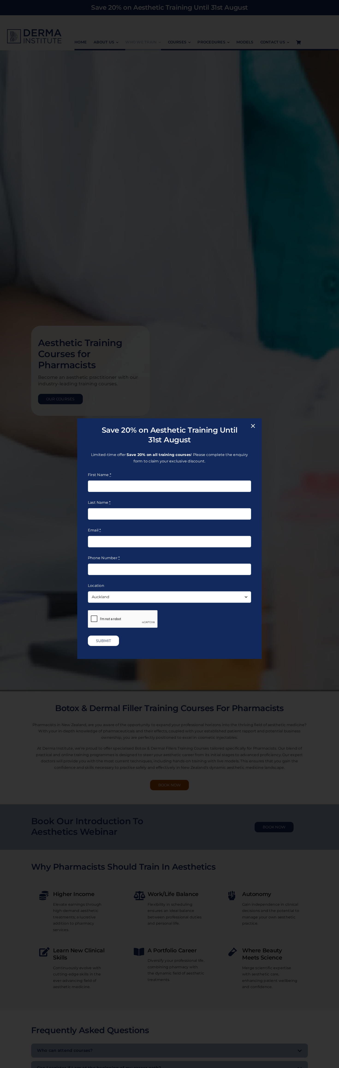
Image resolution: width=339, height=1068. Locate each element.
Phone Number (104, 558)
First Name (99, 475)
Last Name (99, 502)
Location (96, 585)
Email (94, 530)
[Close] (253, 426)
